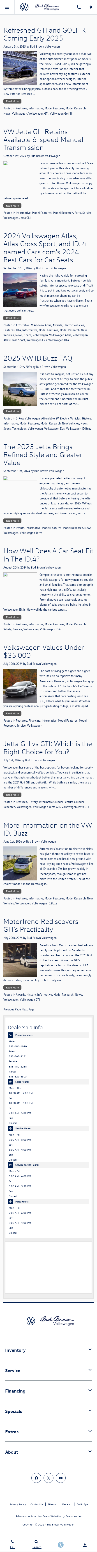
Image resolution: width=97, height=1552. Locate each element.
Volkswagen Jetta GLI (17, 217)
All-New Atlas (42, 325)
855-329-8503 (18, 1076)
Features (21, 108)
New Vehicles (70, 423)
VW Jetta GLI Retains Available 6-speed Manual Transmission (43, 139)
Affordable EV (50, 418)
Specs (27, 335)
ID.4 (18, 330)
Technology (19, 428)
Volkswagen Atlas (60, 335)
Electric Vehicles (73, 325)
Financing (34, 720)
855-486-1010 (18, 1046)
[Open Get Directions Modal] (91, 7)
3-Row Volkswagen (28, 418)
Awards (57, 325)
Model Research (76, 108)
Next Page (28, 1009)
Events (20, 528)
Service (87, 212)
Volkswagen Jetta (31, 533)
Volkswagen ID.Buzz (78, 428)
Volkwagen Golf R (61, 113)
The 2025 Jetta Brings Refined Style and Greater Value (42, 454)
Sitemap (52, 1504)
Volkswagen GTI (38, 113)
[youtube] (61, 1478)
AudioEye (82, 1504)
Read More (12, 101)
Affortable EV (24, 325)
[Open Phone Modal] (79, 7)
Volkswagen (19, 113)
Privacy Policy (17, 1504)
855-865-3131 (18, 1056)
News (7, 113)
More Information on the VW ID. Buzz (47, 829)
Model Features (54, 108)
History (86, 418)
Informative (35, 108)
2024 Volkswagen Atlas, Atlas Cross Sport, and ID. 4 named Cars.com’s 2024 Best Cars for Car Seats (44, 247)
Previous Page (12, 1009)
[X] (48, 1478)
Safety (7, 629)
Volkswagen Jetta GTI (75, 807)
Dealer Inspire (73, 1516)
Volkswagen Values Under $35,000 (43, 651)
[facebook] (36, 1478)
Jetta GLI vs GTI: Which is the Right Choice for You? (47, 747)
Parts (77, 212)
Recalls (66, 1504)
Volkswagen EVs (36, 340)
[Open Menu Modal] (7, 7)
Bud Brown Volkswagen (45, 46)
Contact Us (36, 1504)
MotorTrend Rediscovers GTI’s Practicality (40, 925)
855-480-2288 (18, 1066)
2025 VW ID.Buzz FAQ (37, 358)
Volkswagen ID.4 (58, 340)
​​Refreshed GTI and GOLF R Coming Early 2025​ (44, 34)
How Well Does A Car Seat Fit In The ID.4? (48, 554)
